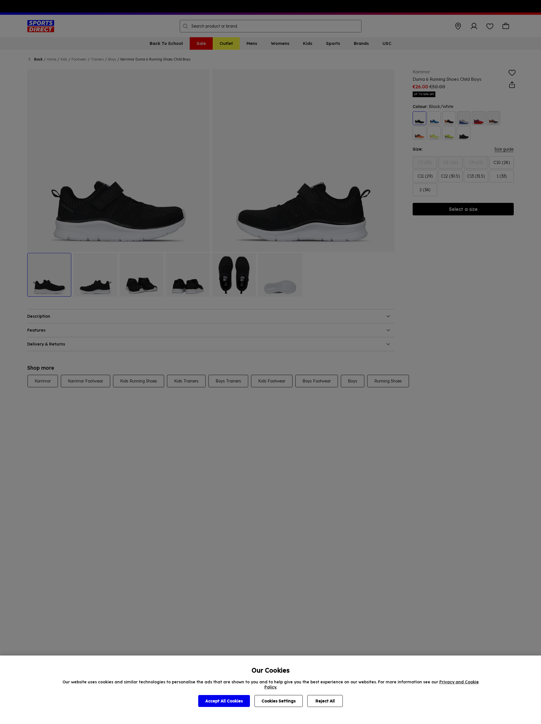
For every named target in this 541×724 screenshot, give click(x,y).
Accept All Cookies (224, 701)
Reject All (325, 701)
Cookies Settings (279, 701)
